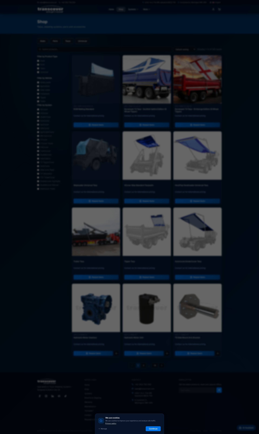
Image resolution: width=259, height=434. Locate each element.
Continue (153, 429)
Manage (104, 429)
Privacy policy (110, 423)
